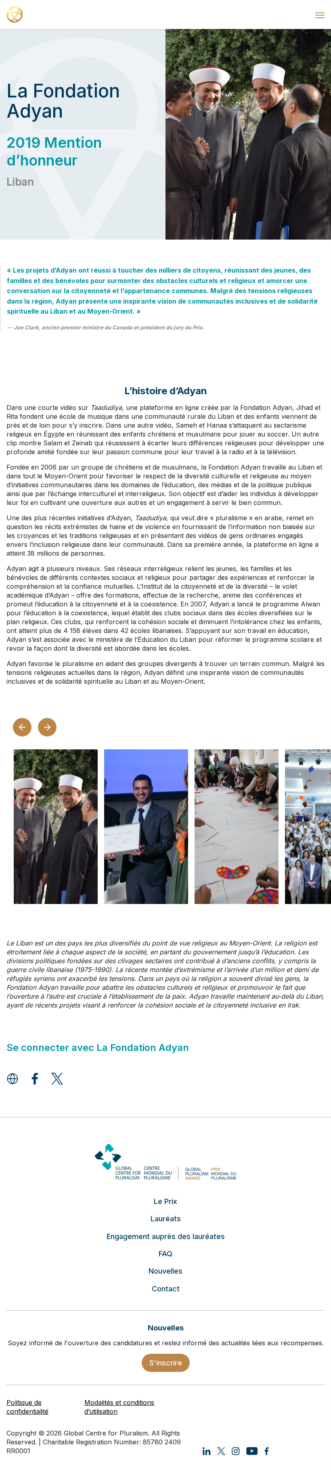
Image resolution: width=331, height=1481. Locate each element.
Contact (166, 1288)
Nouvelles (165, 1271)
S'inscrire (165, 1363)
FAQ (165, 1253)
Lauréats (166, 1218)
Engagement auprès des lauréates (166, 1236)
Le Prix (165, 1201)
